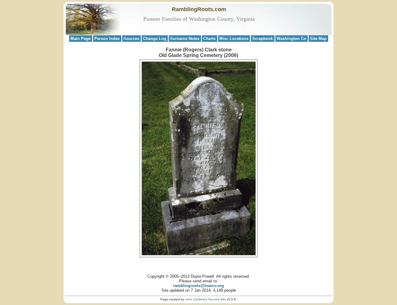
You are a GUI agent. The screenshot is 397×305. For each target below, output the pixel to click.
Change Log (154, 38)
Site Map (318, 38)
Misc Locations (233, 38)
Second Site (217, 299)
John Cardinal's (196, 299)
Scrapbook (262, 38)
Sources (131, 38)
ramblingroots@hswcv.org (198, 285)
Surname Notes (184, 38)
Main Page (80, 38)
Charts (209, 38)
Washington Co (291, 38)
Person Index (107, 38)
